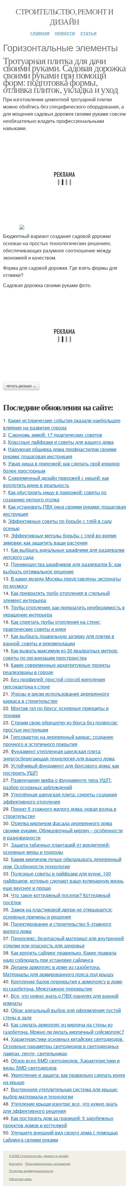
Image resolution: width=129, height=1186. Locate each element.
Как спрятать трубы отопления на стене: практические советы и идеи (51, 625)
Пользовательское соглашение (47, 1163)
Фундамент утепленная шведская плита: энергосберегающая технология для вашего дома (59, 755)
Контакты (15, 1163)
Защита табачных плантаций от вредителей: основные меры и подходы (56, 848)
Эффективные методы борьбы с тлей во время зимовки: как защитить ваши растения (59, 539)
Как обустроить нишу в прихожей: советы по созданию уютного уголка (54, 496)
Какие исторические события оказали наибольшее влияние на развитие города (62, 424)
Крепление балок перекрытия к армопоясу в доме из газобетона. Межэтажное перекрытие (62, 985)
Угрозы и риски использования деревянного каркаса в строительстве (56, 697)
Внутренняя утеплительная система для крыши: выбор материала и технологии (60, 1093)
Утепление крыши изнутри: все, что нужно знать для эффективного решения (60, 1107)
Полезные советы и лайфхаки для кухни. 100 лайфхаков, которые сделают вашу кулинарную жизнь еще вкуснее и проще (63, 880)
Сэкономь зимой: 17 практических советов (55, 434)
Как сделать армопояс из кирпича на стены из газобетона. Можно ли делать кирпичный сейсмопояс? (63, 1028)
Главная (40, 32)
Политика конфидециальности (31, 1171)
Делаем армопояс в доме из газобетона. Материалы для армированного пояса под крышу (58, 971)
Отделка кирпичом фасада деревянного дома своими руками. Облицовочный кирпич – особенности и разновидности (63, 830)
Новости (65, 32)
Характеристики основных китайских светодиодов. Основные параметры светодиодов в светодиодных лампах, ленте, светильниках (63, 1046)
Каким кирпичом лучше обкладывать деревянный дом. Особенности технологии (62, 863)
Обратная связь (20, 1179)
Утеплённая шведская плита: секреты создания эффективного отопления (60, 798)
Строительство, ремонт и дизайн (64, 16)
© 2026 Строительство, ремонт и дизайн (39, 1156)
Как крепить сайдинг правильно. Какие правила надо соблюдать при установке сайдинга (59, 956)
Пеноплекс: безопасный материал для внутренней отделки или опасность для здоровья (63, 942)
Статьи (88, 32)
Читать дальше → (21, 386)
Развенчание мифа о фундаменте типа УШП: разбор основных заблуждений (57, 784)
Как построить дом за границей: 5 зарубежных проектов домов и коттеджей (58, 1122)
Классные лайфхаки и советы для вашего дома (61, 441)
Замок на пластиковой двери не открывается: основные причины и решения (57, 913)
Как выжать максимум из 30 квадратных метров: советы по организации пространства (60, 654)
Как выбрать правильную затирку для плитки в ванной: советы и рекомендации (58, 640)
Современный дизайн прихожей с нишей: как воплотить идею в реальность (56, 481)
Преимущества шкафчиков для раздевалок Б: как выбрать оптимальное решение (62, 568)
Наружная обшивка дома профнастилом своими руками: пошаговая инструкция (59, 453)
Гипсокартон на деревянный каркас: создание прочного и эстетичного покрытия (58, 740)
